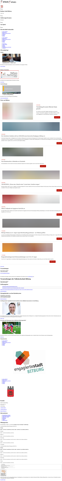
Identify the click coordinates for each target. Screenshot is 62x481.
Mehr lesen (57, 117)
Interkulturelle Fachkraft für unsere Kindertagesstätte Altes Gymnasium (13, 287)
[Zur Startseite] (4, 3)
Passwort (2, 466)
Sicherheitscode (3, 467)
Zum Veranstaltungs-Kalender (5, 273)
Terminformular (30, 276)
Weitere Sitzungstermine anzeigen (5, 296)
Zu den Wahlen (2, 66)
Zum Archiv (2, 266)
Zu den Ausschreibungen (4, 98)
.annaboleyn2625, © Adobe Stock (9, 62)
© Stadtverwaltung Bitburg (7, 94)
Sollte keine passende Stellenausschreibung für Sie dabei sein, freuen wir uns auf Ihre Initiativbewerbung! (16, 289)
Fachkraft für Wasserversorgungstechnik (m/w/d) (9, 286)
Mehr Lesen (2, 318)
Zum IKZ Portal (2, 479)
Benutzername (3, 465)
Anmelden (3, 468)
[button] (31, 426)
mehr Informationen (3, 291)
